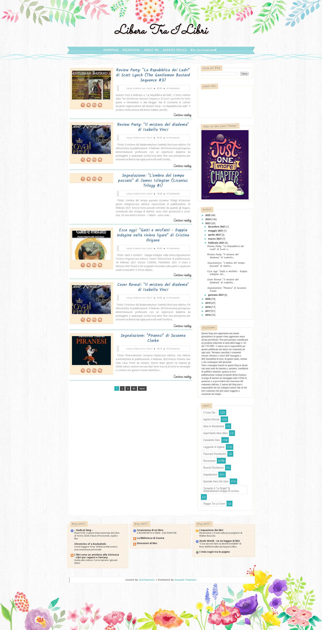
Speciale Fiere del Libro (215, 481)
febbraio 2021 (216, 242)
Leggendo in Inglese (214, 447)
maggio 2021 (216, 230)
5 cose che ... (210, 412)
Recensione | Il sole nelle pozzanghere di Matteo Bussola (220, 534)
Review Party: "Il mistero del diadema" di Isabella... (223, 256)
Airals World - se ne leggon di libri (219, 540)
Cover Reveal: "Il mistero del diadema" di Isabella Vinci (153, 287)
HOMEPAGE (111, 50)
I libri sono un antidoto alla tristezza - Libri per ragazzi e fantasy (96, 556)
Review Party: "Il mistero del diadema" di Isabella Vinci (153, 127)
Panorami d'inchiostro (214, 453)
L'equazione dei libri (211, 530)
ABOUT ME (151, 50)
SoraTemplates (147, 580)
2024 (208, 219)
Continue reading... (183, 115)
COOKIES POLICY (174, 50)
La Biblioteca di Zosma (150, 538)
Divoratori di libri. (147, 543)
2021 (208, 223)
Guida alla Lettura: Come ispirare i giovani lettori (95, 561)
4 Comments (173, 88)
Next (142, 388)
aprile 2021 (215, 234)
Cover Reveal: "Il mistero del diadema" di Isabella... (223, 281)
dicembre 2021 (217, 226)
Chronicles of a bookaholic (90, 543)
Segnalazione (210, 474)
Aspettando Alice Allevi (215, 433)
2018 (208, 307)
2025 (208, 215)
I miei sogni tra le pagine (214, 551)
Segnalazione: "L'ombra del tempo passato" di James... (226, 264)
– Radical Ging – (83, 530)
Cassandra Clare (211, 440)
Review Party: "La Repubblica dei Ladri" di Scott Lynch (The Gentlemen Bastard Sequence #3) (153, 75)
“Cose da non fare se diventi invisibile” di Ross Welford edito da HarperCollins (220, 545)
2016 (208, 314)
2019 (208, 302)
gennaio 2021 (216, 294)
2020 (208, 298)
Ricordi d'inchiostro (213, 467)
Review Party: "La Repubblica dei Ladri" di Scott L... (225, 247)
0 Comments (173, 137)
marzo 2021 (215, 238)
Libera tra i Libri (161, 30)
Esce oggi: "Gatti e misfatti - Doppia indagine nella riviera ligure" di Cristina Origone (153, 235)
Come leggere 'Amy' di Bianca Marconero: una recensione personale (96, 548)
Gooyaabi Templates (186, 580)
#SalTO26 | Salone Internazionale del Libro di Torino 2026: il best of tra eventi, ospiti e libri (97, 535)
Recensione (209, 460)
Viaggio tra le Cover (214, 503)
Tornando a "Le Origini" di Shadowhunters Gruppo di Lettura (221, 490)
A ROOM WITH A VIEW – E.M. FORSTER (156, 532)
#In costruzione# (204, 50)
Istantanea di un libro (150, 530)
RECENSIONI (131, 50)
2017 (208, 311)
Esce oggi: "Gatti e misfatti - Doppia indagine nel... (227, 273)
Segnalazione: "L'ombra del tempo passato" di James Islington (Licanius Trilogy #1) (153, 180)
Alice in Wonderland (213, 426)
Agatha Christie (211, 419)
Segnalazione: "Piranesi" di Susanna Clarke (153, 338)
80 (134, 388)
